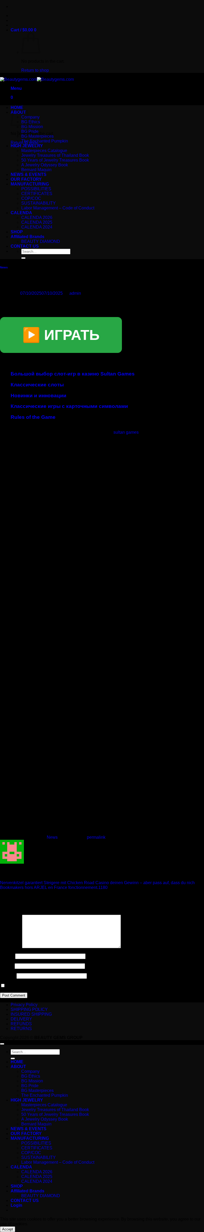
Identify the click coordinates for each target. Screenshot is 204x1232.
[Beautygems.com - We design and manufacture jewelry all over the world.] (37, 79)
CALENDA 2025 (36, 222)
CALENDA (21, 212)
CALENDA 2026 (36, 217)
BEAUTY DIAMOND (40, 241)
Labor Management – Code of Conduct (57, 208)
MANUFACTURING (30, 184)
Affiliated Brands (27, 236)
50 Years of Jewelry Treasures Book (55, 160)
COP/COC (31, 198)
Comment (10, 946)
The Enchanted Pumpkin (44, 141)
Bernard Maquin (36, 169)
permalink (96, 837)
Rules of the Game (33, 417)
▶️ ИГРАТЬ (61, 335)
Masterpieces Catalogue (44, 150)
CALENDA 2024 (36, 227)
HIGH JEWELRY (27, 146)
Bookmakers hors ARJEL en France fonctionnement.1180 (54, 887)
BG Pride (30, 131)
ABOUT (18, 1066)
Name (7, 956)
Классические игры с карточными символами (69, 406)
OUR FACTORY (26, 179)
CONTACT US (25, 246)
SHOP (17, 232)
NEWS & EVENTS (28, 174)
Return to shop (35, 70)
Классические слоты (37, 384)
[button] (23, 30)
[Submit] (23, 258)
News (4, 267)
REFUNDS (21, 1024)
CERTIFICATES (36, 193)
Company (30, 117)
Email (7, 966)
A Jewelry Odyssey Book (44, 165)
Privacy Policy (24, 1004)
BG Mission (32, 126)
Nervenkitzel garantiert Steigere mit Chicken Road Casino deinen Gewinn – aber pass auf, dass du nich (97, 882)
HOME (17, 1062)
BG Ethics (30, 122)
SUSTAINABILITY (38, 203)
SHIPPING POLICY (29, 1009)
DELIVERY (21, 1019)
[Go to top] (2, 1044)
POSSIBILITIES (36, 189)
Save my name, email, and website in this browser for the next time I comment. (79, 986)
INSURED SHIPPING (31, 1014)
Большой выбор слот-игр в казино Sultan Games (73, 374)
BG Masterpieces (37, 136)
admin (75, 293)
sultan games (126, 432)
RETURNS (21, 1028)
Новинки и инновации (38, 395)
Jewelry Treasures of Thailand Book (55, 155)
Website (7, 975)
